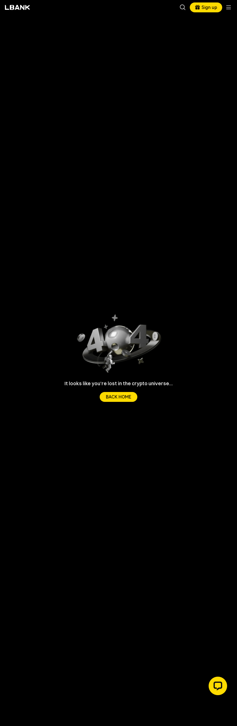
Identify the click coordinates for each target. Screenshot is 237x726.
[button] (218, 686)
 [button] (182, 7)
